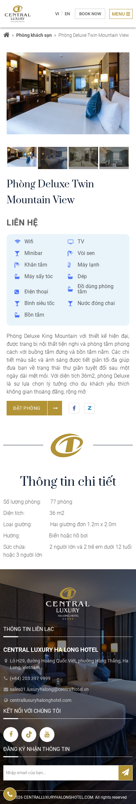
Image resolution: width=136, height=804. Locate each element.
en (67, 13)
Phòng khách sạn (34, 35)
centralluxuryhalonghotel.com (40, 700)
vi (57, 13)
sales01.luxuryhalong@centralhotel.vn (49, 689)
